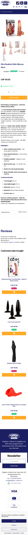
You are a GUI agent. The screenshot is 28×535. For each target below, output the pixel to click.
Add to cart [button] (14, 333)
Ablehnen (14, 525)
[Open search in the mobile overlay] (25, 3)
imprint (22, 533)
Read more (14, 292)
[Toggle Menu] (25, 7)
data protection (8, 533)
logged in (11, 242)
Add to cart (14, 97)
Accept (14, 521)
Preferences (14, 529)
